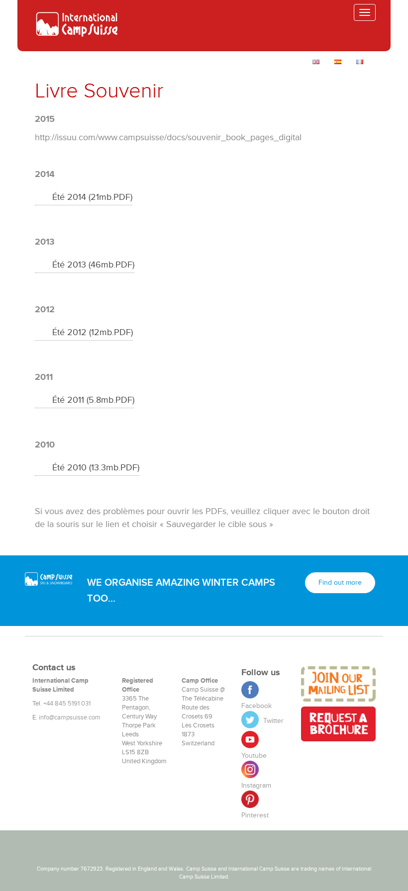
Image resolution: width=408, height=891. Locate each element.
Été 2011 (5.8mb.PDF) (93, 399)
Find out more (340, 582)
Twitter (272, 720)
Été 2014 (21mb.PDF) (92, 196)
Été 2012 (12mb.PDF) (92, 332)
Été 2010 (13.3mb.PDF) (95, 467)
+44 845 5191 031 (67, 704)
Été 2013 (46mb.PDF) (93, 264)
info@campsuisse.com (70, 717)
